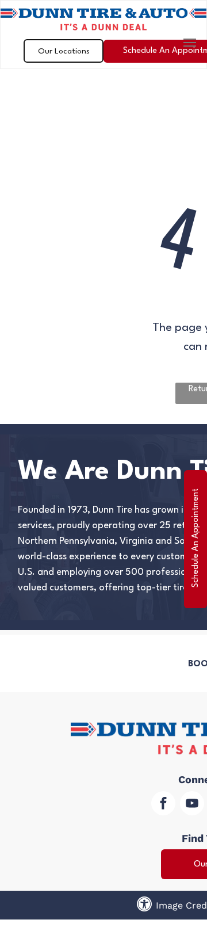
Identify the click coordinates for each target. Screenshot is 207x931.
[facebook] (163, 804)
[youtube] (192, 804)
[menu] (189, 42)
